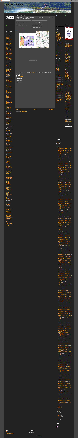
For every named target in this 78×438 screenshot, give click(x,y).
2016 (58, 143)
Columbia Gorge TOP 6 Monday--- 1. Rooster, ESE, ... (63, 350)
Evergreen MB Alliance (68, 121)
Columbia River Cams (59, 37)
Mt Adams (66, 79)
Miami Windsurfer (9, 170)
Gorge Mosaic (58, 70)
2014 (58, 146)
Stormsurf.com (67, 108)
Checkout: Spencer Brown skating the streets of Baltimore (9, 133)
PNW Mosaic (58, 69)
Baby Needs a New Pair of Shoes (9, 72)
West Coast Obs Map (68, 94)
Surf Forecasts (32, 72)
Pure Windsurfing (9, 152)
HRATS (66, 120)
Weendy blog (8, 209)
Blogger (41, 435)
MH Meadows (67, 77)
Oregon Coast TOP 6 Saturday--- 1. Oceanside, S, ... (63, 305)
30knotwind (21, 76)
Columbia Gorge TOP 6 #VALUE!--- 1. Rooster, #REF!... (64, 244)
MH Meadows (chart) (68, 78)
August (59, 408)
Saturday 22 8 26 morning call (8, 45)
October (59, 406)
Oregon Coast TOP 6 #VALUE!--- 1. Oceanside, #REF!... (63, 172)
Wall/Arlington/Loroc (60, 43)
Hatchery (66, 70)
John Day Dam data (68, 98)
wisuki (57, 101)
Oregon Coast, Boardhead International (8, 96)
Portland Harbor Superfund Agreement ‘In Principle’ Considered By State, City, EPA (8, 106)
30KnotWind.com (15, 4)
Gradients (57, 32)
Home (35, 109)
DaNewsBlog (8, 166)
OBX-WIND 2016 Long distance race (9, 153)
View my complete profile (10, 433)
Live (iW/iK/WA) (58, 38)
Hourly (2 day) (58, 33)
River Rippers (58, 94)
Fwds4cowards (8, 143)
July (59, 410)
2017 (58, 142)
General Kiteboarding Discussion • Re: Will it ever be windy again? (9, 81)
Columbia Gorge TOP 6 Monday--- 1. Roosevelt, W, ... (63, 231)
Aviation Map (67, 87)
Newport (66, 63)
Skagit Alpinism (9, 223)
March (59, 415)
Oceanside (67, 61)
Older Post (51, 109)
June (59, 411)
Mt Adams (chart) (68, 80)
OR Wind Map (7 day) (59, 35)
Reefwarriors (8, 74)
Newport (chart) (67, 64)
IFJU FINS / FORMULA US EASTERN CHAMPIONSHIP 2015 (8, 173)
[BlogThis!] (18, 78)
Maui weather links (59, 75)
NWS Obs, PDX (67, 103)
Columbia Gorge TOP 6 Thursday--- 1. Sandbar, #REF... (64, 324)
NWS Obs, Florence (68, 102)
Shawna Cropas (9, 136)
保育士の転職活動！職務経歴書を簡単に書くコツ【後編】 (9, 149)
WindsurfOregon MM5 (68, 45)
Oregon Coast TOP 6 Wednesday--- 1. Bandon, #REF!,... (64, 212)
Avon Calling (8, 144)
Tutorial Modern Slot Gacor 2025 (9, 66)
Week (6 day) (58, 34)
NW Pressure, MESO (68, 95)
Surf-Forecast (58, 102)
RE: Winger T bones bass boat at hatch (9, 59)
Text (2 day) (58, 36)
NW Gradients (67, 59)
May (59, 412)
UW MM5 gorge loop (68, 56)
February (59, 416)
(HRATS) (7, 65)
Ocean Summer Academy (8, 137)
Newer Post (18, 109)
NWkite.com (8, 57)
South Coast (58, 68)
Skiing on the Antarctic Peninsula (9, 158)
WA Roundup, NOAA (68, 91)
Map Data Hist (67, 93)
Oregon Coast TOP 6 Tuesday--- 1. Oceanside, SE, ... (63, 280)
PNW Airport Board (68, 86)
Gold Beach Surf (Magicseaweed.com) (59, 89)
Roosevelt (66, 73)
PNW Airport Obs (67, 85)
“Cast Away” (8, 75)
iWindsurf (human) (67, 47)
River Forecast (58, 40)
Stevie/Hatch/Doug (59, 42)
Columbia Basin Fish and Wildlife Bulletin (9, 102)
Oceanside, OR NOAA (59, 84)
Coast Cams (58, 56)
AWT (7, 85)
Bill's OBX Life (8, 120)
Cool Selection (67, 117)
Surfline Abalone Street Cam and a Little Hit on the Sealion (8, 122)
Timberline (67, 75)
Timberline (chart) (68, 76)
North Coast (58, 67)
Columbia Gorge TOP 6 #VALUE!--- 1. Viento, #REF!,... (64, 195)
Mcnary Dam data (67, 99)
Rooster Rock (67, 69)
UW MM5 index (67, 57)
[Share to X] (19, 78)
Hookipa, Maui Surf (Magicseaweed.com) (59, 93)
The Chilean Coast (9, 199)
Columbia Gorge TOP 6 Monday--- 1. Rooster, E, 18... (63, 290)
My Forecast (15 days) (68, 53)
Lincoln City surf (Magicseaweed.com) (59, 91)
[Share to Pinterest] (21, 78)
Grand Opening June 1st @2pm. (9, 195)
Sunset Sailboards (9, 177)
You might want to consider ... (8, 98)
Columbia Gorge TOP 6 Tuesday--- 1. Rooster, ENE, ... (63, 282)
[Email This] (17, 78)
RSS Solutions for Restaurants (8, 204)
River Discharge (58, 39)
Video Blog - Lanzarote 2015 (8, 163)
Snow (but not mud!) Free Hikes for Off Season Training (9, 112)
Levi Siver (8, 140)
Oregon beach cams (59, 87)
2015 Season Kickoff (9, 178)
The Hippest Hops (9, 141)
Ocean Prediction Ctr (68, 92)
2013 (58, 419)
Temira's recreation (68, 49)
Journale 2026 (8, 62)
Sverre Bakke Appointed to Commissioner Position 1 (8, 183)
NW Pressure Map (68, 96)
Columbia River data (68, 97)
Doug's (66, 71)
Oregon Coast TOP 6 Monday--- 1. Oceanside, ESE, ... (63, 288)
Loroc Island (67, 74)
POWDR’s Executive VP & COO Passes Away (9, 40)
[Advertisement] (60, 121)
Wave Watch (67, 60)
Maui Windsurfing (9, 147)
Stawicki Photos (58, 100)
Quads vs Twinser (8, 117)
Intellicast (66, 52)
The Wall (66, 72)
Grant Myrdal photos (59, 99)
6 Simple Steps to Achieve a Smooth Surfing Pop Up (9, 87)
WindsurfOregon (67, 44)
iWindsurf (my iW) (67, 46)
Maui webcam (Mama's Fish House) (59, 96)
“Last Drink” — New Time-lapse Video (9, 190)
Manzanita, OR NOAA (59, 83)
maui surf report (9, 43)
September (60, 407)
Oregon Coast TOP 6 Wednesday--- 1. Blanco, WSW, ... (64, 271)
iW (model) (66, 48)
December (59, 147)
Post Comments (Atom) (23, 111)
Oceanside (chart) (68, 62)
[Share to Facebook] (20, 78)
